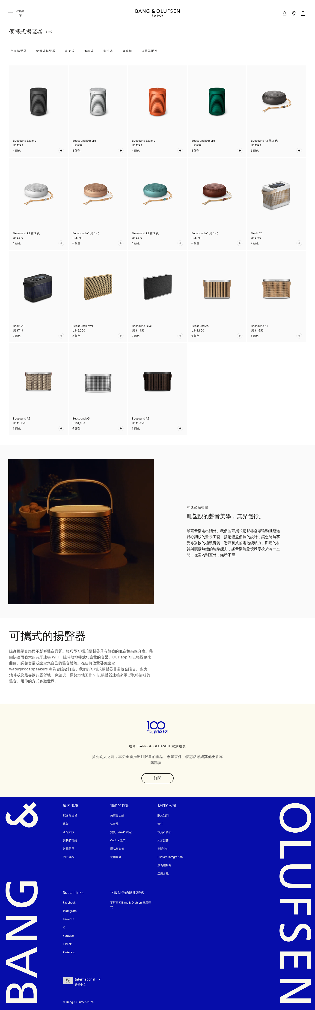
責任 (160, 824)
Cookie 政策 (117, 840)
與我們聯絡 (70, 840)
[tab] (19, 51)
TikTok (67, 944)
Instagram (70, 911)
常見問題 (68, 849)
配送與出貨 (70, 815)
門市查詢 (68, 857)
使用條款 (115, 857)
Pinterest (69, 952)
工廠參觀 (163, 874)
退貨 (65, 824)
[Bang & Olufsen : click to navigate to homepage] (157, 13)
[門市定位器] (293, 13)
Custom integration (170, 857)
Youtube (68, 936)
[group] (81, 531)
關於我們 (163, 815)
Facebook (69, 903)
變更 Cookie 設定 (121, 832)
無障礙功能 (117, 815)
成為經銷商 (165, 865)
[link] (284, 13)
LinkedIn (68, 919)
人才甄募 (163, 840)
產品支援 (68, 832)
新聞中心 (163, 849)
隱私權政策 (117, 849)
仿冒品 (114, 824)
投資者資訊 (165, 832)
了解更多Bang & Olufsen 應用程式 (130, 905)
